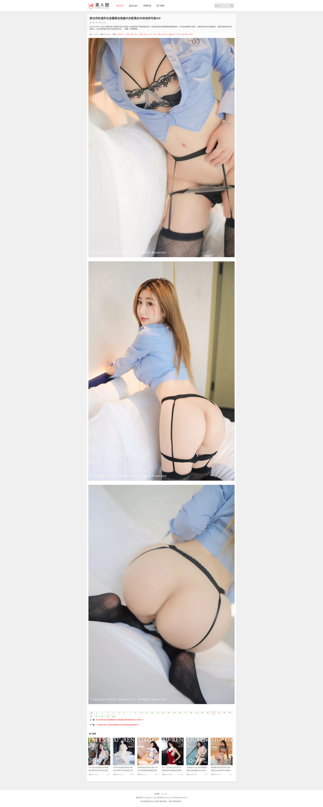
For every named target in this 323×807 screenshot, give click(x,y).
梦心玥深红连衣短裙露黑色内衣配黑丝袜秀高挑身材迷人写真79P (119, 720)
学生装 (164, 34)
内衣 (155, 34)
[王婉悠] (197, 754)
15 (174, 713)
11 (152, 713)
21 (208, 713)
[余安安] (124, 754)
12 (158, 713)
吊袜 (127, 34)
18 (191, 713)
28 (102, 716)
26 (91, 716)
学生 (150, 34)
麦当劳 (120, 34)
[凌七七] (173, 754)
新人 (136, 34)
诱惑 (159, 34)
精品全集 (133, 6)
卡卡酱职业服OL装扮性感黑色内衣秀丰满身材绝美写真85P (117, 725)
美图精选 (147, 6)
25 (230, 713)
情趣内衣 (172, 34)
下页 (113, 716)
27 (97, 716)
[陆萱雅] (222, 754)
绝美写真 (184, 34)
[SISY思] (99, 754)
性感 (178, 34)
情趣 (141, 34)
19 (196, 713)
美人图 (92, 22)
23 (219, 713)
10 (146, 713)
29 (108, 716)
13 (163, 713)
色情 (132, 34)
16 (180, 713)
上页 (91, 713)
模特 (191, 34)
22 (213, 713)
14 (169, 713)
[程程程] (148, 754)
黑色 (145, 34)
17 (185, 713)
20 (202, 713)
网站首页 (120, 6)
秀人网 (98, 22)
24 (224, 713)
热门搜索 (160, 6)
